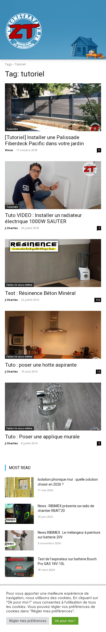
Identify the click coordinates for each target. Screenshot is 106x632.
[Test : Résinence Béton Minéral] (53, 263)
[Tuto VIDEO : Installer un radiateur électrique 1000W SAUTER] (53, 185)
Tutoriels (12, 129)
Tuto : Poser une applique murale (42, 437)
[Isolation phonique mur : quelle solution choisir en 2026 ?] (19, 487)
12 (98, 371)
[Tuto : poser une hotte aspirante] (53, 335)
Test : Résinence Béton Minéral (40, 293)
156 (98, 300)
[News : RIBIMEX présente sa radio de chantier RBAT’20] (19, 514)
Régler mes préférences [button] (27, 621)
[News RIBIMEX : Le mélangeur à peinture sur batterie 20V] (19, 540)
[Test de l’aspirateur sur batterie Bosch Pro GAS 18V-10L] (19, 567)
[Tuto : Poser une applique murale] (53, 407)
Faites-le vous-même (19, 285)
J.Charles (11, 228)
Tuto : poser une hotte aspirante (41, 365)
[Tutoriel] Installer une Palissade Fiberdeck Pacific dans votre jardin (44, 140)
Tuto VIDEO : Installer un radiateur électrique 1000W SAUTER (43, 218)
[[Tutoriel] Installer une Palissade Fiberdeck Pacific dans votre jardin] (53, 107)
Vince (9, 150)
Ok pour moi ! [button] (65, 621)
